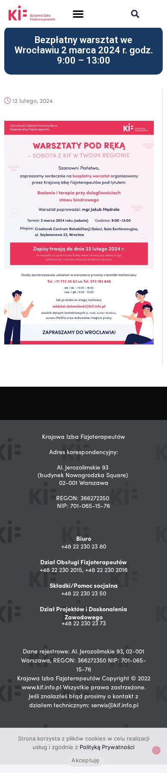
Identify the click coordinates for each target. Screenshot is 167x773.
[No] (156, 750)
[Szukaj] (135, 13)
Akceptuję (85, 760)
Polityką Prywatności (107, 747)
